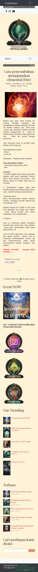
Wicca (25, 86)
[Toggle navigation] (30, 3)
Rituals (13, 86)
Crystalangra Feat (22, 568)
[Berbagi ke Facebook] (12, 262)
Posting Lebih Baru (11, 279)
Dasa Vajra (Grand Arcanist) (21, 442)
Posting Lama (28, 279)
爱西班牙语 (30, 570)
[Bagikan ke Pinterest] (14, 262)
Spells (19, 86)
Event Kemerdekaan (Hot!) (21, 418)
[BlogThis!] (8, 262)
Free (23, 83)
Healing (29, 83)
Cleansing (16, 83)
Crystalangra (11, 3)
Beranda (20, 280)
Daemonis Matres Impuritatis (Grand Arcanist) (22, 527)
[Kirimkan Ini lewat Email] (6, 262)
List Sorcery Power (18, 462)
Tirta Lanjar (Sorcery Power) (22, 509)
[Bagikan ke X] (10, 262)
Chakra (8, 83)
